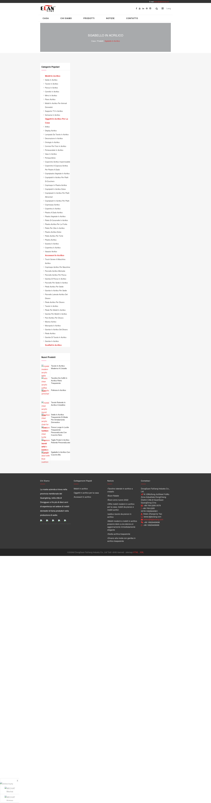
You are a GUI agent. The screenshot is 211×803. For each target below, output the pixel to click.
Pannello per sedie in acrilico (56, 282)
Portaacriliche (50, 158)
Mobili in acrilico (81, 488)
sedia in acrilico (51, 80)
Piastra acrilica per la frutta (56, 224)
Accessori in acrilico (82, 496)
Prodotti (89, 18)
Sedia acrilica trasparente (119, 534)
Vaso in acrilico (51, 154)
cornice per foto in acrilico (55, 146)
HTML (135, 552)
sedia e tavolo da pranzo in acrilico (119, 515)
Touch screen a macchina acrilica (55, 261)
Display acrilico (51, 130)
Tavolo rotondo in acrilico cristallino (58, 403)
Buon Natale (113, 495)
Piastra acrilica (50, 240)
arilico (47, 126)
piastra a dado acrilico (54, 212)
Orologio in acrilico (52, 142)
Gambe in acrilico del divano (56, 329)
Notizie (110, 18)
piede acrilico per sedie (54, 286)
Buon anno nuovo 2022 (118, 499)
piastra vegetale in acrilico (55, 216)
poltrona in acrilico (58, 390)
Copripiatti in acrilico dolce (55, 189)
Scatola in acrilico (52, 243)
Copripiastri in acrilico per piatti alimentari (57, 195)
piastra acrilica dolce (53, 232)
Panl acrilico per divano (54, 318)
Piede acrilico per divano (54, 302)
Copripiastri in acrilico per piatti (57, 201)
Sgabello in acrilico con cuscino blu (60, 453)
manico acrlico (50, 321)
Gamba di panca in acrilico (55, 279)
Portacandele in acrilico (54, 150)
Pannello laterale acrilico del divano (56, 296)
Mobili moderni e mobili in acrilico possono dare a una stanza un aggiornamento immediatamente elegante (122, 525)
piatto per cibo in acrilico (55, 228)
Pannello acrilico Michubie (55, 271)
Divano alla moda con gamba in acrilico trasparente (121, 539)
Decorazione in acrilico (54, 138)
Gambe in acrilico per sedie (56, 290)
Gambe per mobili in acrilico (56, 314)
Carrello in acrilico (52, 91)
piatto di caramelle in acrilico (56, 220)
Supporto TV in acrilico (54, 111)
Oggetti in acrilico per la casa (86, 492)
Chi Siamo (66, 18)
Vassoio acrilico (51, 251)
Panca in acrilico (51, 87)
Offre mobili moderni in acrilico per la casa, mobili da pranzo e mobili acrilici (120, 507)
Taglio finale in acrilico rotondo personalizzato (60, 441)
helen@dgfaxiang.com (161, 1)
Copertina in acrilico (53, 208)
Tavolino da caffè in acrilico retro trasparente (59, 380)
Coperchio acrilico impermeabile (57, 162)
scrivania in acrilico (52, 115)
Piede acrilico (50, 333)
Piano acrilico (50, 99)
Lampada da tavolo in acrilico (57, 134)
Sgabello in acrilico (112, 41)
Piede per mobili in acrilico (55, 310)
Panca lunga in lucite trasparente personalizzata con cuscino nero (60, 431)
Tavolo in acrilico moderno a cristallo (59, 367)
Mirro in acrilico (51, 95)
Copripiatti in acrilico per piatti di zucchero (56, 179)
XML (142, 552)
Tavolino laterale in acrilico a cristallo (120, 490)
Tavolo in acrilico (51, 84)
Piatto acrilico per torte (54, 236)
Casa (46, 18)
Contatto (132, 18)
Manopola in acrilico (53, 325)
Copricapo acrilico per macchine (57, 267)
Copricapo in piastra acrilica (56, 185)
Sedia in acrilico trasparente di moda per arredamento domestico (59, 418)
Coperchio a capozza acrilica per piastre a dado (56, 167)
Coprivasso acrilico (52, 204)
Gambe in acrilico (52, 341)
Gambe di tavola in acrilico (55, 337)
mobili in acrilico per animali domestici (56, 105)
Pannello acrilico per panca (55, 275)
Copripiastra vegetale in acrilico (57, 173)
